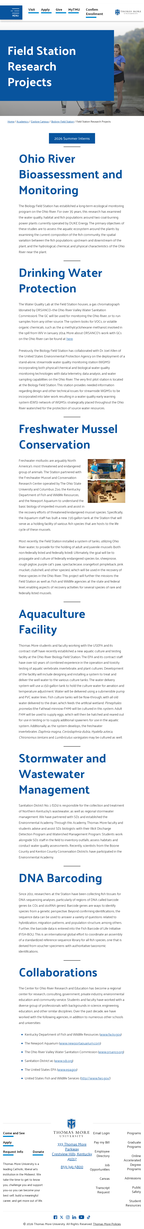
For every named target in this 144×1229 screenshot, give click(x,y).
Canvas (105, 1178)
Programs (134, 1133)
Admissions (133, 1178)
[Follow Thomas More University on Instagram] (68, 1217)
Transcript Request (103, 1189)
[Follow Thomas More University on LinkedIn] (74, 1217)
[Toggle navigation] (11, 12)
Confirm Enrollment (94, 12)
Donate (38, 1152)
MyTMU (74, 9)
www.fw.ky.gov (110, 1034)
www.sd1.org (64, 1060)
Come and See (14, 1133)
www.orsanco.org (111, 1052)
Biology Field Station (62, 121)
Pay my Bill (102, 1142)
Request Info (13, 1152)
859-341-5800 (72, 1166)
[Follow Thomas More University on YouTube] (81, 1217)
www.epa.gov (67, 1069)
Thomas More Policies (107, 1224)
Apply (45, 9)
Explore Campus (40, 121)
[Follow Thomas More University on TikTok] (88, 1217)
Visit (31, 9)
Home (11, 121)
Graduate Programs (134, 1144)
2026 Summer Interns (72, 138)
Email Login (101, 1133)
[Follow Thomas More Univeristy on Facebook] (55, 1217)
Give (59, 9)
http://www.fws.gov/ (95, 1078)
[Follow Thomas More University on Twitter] (61, 1217)
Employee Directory (102, 1153)
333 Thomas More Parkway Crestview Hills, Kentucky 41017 (72, 1151)
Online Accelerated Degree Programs (132, 1162)
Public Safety (136, 1189)
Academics (22, 121)
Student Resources (133, 1203)
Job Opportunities (100, 1167)
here (69, 338)
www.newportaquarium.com (80, 1043)
